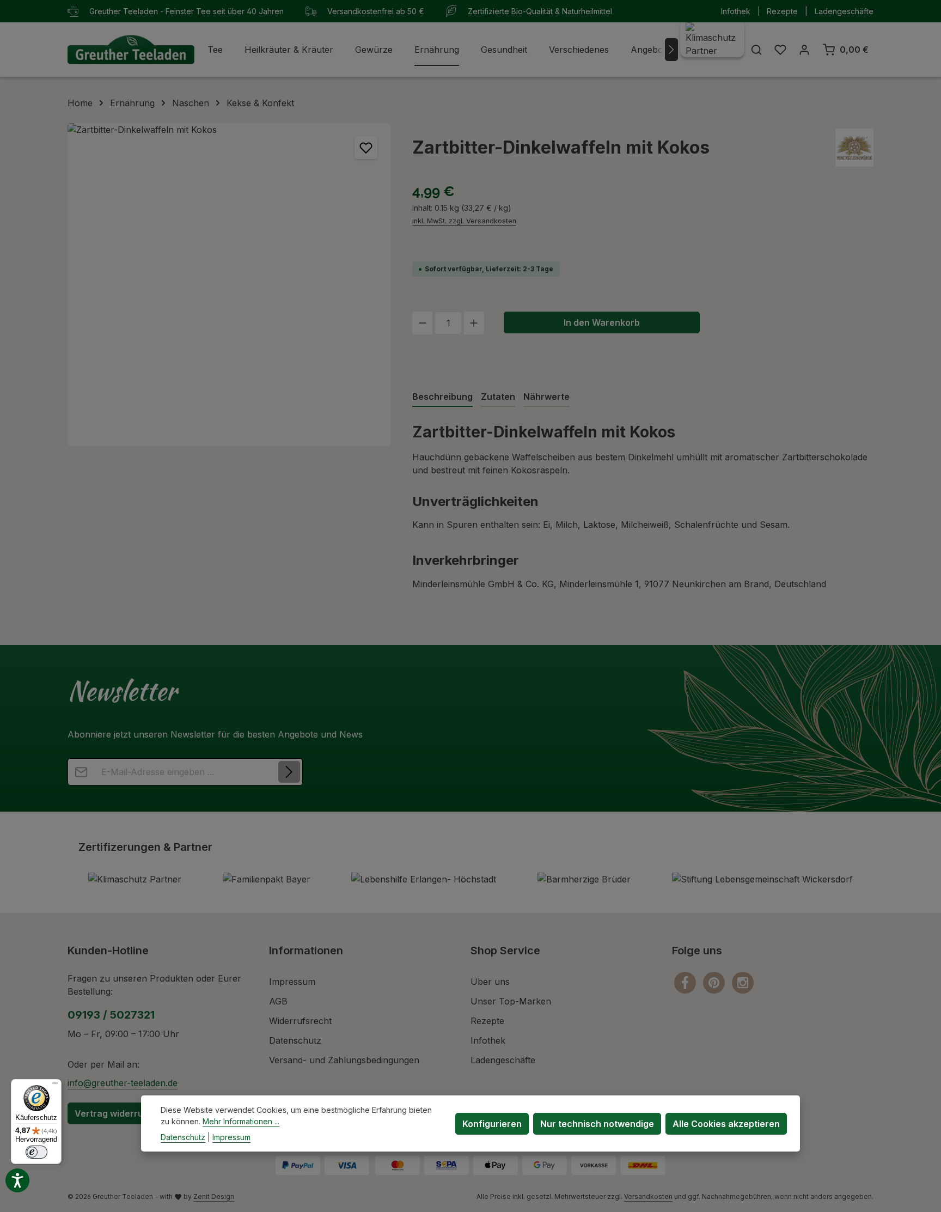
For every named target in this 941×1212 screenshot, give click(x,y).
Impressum (292, 981)
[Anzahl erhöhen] (474, 323)
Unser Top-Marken (511, 1001)
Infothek (735, 11)
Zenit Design (213, 1196)
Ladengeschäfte (844, 11)
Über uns (490, 981)
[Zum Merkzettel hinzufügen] (366, 147)
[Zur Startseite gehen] (131, 50)
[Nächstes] (671, 49)
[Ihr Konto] (804, 49)
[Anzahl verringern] (422, 323)
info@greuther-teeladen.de (123, 1082)
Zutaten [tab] (498, 396)
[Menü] (55, 1085)
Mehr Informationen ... (241, 1121)
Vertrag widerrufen (116, 1113)
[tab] (442, 397)
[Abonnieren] (289, 772)
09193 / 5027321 (111, 1014)
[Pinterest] (715, 982)
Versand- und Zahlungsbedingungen (344, 1060)
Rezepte (782, 11)
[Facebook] (686, 982)
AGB (278, 1001)
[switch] (36, 1152)
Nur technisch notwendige (597, 1123)
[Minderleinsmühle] (854, 148)
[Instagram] (743, 982)
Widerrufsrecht (300, 1020)
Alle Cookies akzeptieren (726, 1123)
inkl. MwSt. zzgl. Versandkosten (464, 221)
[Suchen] (756, 49)
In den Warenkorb (602, 322)
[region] (229, 284)
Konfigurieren (492, 1123)
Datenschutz (295, 1040)
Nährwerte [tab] (546, 396)
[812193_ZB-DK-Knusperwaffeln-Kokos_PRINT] (229, 284)
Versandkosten (648, 1196)
